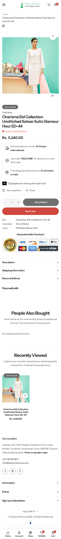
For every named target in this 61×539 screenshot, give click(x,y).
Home (5, 14)
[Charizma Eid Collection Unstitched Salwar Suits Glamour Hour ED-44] (15, 389)
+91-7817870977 (10, 459)
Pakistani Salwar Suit (26, 228)
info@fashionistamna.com (15, 463)
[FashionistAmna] (30, 4)
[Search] (49, 4)
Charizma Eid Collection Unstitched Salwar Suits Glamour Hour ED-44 (15, 412)
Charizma (7, 112)
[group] (30, 65)
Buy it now (30, 211)
